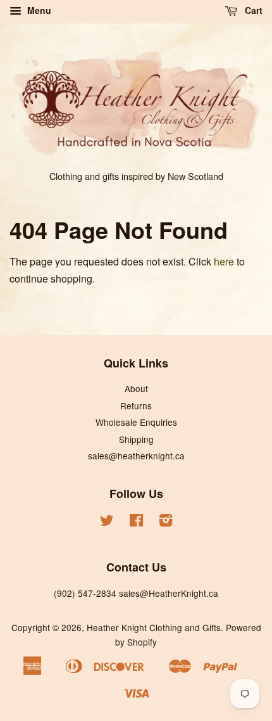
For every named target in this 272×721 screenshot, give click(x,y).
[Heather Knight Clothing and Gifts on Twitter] (107, 522)
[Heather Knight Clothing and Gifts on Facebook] (136, 522)
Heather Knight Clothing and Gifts (154, 627)
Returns (136, 405)
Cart (252, 10)
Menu (38, 10)
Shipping (136, 439)
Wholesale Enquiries (136, 422)
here (224, 261)
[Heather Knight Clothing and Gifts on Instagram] (166, 522)
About (136, 388)
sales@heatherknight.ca (136, 455)
